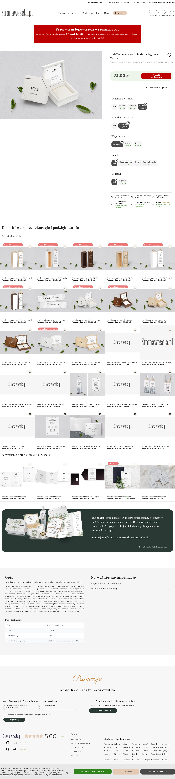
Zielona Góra (156, 751)
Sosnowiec (109, 751)
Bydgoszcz (109, 747)
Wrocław (136, 744)
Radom (165, 747)
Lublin (116, 747)
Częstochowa (156, 747)
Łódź (125, 744)
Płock (125, 754)
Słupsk (165, 760)
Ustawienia (126, 771)
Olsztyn (145, 751)
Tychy (164, 751)
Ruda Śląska (156, 754)
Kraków (117, 744)
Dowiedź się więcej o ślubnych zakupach (153, 547)
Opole (107, 754)
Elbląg (144, 754)
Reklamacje (76, 756)
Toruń (116, 751)
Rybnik (165, 754)
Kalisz (116, 760)
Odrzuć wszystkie (158, 771)
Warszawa (108, 744)
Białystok (127, 747)
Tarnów (107, 760)
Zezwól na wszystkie (92, 771)
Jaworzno (155, 760)
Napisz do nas (105, 522)
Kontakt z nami (77, 747)
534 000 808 (114, 2)
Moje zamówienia (78, 739)
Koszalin (126, 760)
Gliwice (117, 754)
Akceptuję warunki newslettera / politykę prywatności (30, 715)
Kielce (125, 751)
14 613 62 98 (125, 2)
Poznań (145, 744)
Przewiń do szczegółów (156, 88)
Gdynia (144, 747)
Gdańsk (154, 744)
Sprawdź (63, 736)
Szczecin (166, 744)
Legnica (135, 760)
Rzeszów (136, 751)
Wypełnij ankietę (103, 710)
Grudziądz (146, 760)
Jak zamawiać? (77, 752)
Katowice (136, 747)
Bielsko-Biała (135, 755)
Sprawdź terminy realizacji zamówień (88, 38)
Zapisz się (14, 719)
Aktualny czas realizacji (80, 743)
